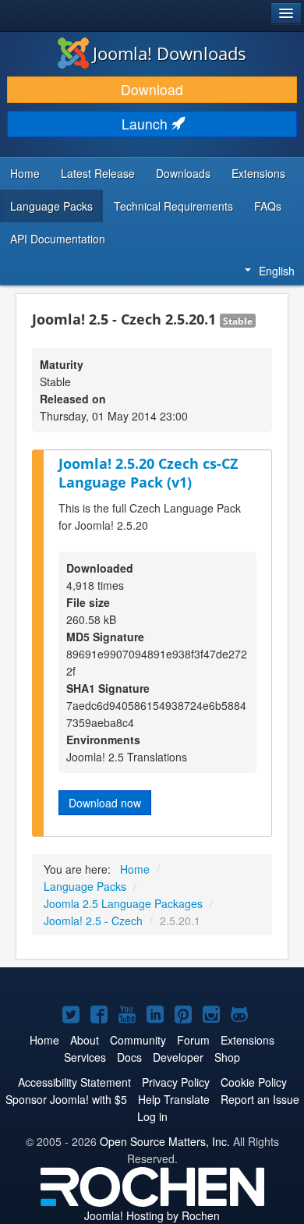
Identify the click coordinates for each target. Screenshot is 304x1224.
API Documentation (57, 239)
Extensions (258, 173)
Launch (146, 123)
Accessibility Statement (74, 1082)
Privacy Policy (176, 1082)
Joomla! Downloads (169, 53)
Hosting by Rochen (152, 1215)
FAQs (267, 206)
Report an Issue (260, 1099)
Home (25, 173)
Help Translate (174, 1099)
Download (152, 89)
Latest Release (98, 173)
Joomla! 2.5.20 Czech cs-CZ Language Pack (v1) (148, 473)
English (277, 271)
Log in (152, 1116)
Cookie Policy (254, 1082)
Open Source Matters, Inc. (165, 1141)
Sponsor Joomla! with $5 (66, 1099)
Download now (105, 803)
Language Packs (51, 206)
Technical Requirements (173, 206)
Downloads (183, 173)
